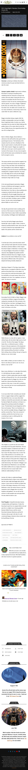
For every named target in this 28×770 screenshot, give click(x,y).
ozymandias (5, 540)
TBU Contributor (6, 12)
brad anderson (18, 532)
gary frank (14, 535)
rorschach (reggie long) (15, 540)
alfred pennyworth (6, 530)
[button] (2, 581)
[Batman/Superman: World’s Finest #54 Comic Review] (14, 578)
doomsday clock (6, 535)
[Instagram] (12, 751)
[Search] (26, 2)
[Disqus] (14, 614)
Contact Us (14, 767)
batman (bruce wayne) (7, 532)
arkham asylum (17, 530)
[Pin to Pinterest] (17, 35)
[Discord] (24, 2)
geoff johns (5, 537)
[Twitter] (17, 2)
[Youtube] (22, 2)
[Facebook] (15, 2)
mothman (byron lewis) (16, 537)
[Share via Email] (21, 35)
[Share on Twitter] (14, 35)
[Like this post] (8, 35)
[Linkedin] (20, 2)
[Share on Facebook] (11, 35)
